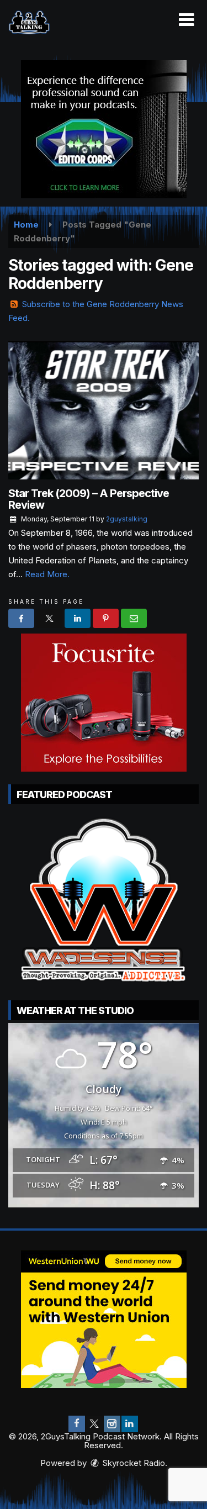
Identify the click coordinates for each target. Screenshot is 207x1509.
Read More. (47, 574)
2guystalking (126, 519)
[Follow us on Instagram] (112, 1424)
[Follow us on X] (94, 1424)
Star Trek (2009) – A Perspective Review (88, 499)
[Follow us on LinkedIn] (129, 1424)
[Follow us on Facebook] (76, 1424)
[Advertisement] (104, 129)
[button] (186, 20)
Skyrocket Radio (132, 1463)
